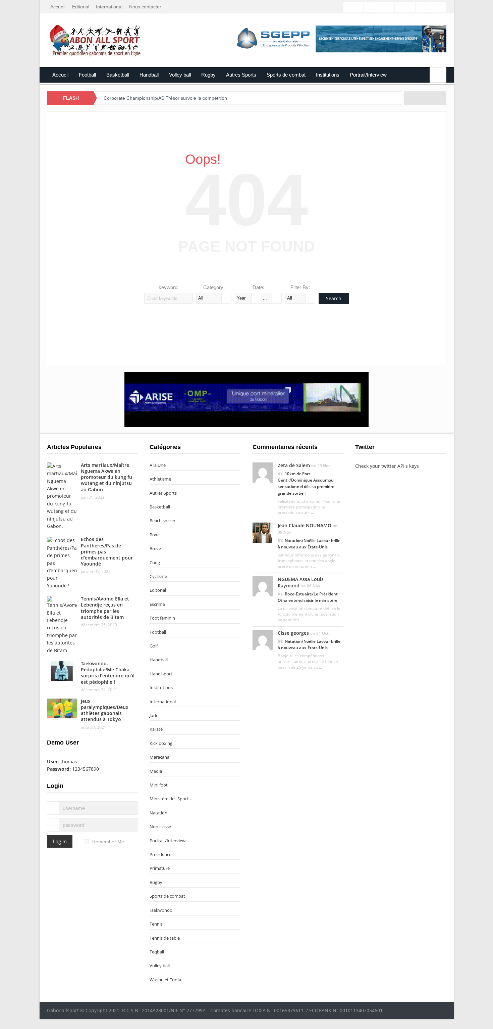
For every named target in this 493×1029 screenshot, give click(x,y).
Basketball (117, 75)
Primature (160, 868)
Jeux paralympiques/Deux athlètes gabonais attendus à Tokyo (104, 710)
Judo (154, 715)
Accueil (57, 6)
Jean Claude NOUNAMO (304, 525)
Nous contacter (145, 6)
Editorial (80, 6)
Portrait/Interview (368, 75)
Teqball (157, 952)
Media (156, 771)
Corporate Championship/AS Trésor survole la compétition (165, 98)
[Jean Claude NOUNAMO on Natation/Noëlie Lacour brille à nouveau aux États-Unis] (263, 532)
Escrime (157, 604)
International (109, 6)
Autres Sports (241, 75)
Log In (60, 841)
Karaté (156, 729)
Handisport (161, 674)
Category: (214, 287)
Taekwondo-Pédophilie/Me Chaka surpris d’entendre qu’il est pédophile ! (107, 672)
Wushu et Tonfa (165, 980)
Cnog (155, 563)
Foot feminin (162, 618)
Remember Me (108, 841)
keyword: (169, 287)
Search (333, 298)
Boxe (155, 535)
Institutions (327, 75)
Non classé (160, 826)
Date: (258, 287)
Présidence (160, 854)
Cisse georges (293, 633)
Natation (158, 813)
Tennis (156, 924)
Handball (149, 75)
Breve (155, 548)
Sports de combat (286, 75)
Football (87, 75)
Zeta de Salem (294, 465)
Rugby (208, 75)
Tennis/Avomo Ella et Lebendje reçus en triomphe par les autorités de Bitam (105, 607)
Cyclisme (158, 576)
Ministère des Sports (170, 799)
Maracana (159, 757)
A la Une (158, 465)
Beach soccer (162, 521)
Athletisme (160, 479)
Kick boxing (161, 743)
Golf (154, 646)
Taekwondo (161, 910)
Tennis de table (165, 938)
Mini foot (159, 785)
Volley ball (180, 75)
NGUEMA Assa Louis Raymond (301, 582)
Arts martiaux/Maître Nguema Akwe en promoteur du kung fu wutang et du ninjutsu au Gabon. (106, 477)
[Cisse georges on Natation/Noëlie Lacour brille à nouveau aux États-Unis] (263, 639)
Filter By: (300, 287)
